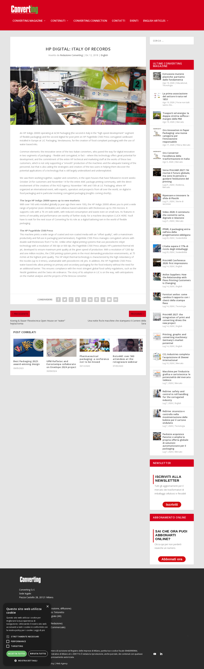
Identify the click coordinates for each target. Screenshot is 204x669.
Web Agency (61, 663)
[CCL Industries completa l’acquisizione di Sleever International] (157, 356)
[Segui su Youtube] (154, 653)
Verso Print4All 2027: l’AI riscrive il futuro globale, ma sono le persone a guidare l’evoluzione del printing (176, 176)
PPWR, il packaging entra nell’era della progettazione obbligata (176, 232)
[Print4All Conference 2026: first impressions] (157, 262)
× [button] (47, 606)
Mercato (180, 122)
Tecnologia (168, 85)
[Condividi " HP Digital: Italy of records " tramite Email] (109, 299)
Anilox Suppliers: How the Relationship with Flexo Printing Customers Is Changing (177, 279)
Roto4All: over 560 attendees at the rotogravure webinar (125, 359)
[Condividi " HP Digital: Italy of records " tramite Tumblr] (77, 299)
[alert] (27, 634)
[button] (27, 661)
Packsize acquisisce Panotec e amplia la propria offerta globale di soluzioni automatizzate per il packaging (175, 441)
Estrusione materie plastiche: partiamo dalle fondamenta (174, 76)
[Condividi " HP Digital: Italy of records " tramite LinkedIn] (90, 299)
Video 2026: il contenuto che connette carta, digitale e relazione (176, 214)
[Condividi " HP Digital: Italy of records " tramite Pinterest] (84, 299)
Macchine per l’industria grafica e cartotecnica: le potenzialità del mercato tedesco (177, 376)
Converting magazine (28, 20)
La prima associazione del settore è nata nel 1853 (175, 96)
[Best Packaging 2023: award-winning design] (28, 348)
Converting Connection (90, 20)
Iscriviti (172, 504)
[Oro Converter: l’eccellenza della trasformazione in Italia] (157, 155)
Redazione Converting (71, 55)
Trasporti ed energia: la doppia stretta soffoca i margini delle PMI (176, 116)
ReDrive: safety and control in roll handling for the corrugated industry (175, 396)
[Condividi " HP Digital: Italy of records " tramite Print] (116, 299)
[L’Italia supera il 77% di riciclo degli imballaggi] (157, 248)
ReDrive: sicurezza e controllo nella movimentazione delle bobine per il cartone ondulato (175, 417)
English (104, 55)
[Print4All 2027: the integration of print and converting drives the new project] (157, 317)
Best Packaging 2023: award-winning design (26, 363)
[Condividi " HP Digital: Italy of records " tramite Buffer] (96, 299)
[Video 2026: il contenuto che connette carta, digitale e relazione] (157, 214)
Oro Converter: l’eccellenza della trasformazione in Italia (176, 155)
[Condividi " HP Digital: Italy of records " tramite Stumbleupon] (103, 299)
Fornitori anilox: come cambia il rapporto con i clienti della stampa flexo (176, 299)
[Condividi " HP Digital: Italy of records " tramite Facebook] (58, 299)
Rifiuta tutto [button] (38, 653)
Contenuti (58, 20)
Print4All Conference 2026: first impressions (175, 262)
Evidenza (180, 185)
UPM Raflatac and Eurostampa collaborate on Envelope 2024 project (61, 364)
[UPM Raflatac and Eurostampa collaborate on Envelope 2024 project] (61, 348)
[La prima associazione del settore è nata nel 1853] (157, 96)
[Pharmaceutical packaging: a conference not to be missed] (95, 345)
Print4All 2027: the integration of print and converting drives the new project (176, 319)
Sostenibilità (181, 238)
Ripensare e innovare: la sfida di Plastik (176, 197)
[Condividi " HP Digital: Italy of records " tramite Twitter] (65, 299)
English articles (154, 20)
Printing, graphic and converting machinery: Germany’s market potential (175, 339)
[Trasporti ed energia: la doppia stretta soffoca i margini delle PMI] (157, 115)
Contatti (118, 20)
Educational (181, 83)
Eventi (134, 20)
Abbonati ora (171, 559)
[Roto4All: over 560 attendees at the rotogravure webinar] (128, 345)
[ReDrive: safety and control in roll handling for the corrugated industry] (157, 393)
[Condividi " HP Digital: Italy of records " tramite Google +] (71, 299)
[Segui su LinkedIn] (161, 653)
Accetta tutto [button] (16, 653)
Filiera (179, 145)
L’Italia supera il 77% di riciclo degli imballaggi (175, 248)
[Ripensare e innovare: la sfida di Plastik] (157, 198)
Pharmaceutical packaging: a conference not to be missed (94, 359)
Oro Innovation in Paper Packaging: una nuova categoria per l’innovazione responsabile (176, 136)
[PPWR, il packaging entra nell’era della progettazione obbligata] (157, 231)
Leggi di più (39, 630)
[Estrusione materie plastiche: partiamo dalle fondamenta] (157, 76)
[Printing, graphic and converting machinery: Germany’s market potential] (157, 336)
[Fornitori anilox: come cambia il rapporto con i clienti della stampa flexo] (157, 297)
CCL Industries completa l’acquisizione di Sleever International (176, 357)
